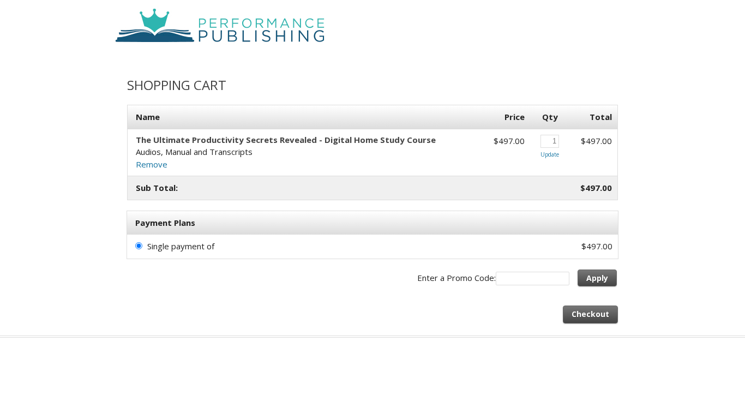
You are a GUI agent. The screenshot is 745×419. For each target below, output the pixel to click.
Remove (151, 164)
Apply (597, 278)
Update (549, 154)
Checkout (590, 314)
